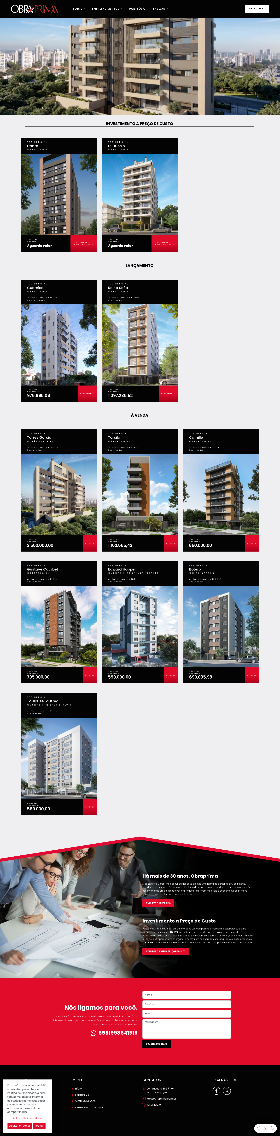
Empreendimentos (85, 1101)
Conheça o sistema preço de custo (165, 951)
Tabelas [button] (159, 9)
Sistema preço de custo (89, 1107)
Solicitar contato (157, 1044)
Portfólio (137, 9)
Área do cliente (257, 8)
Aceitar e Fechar (19, 1125)
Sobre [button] (78, 9)
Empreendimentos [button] (106, 9)
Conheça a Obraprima (158, 903)
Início (78, 1088)
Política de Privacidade (27, 1118)
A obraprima (82, 1095)
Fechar (39, 1125)
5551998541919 (118, 1032)
